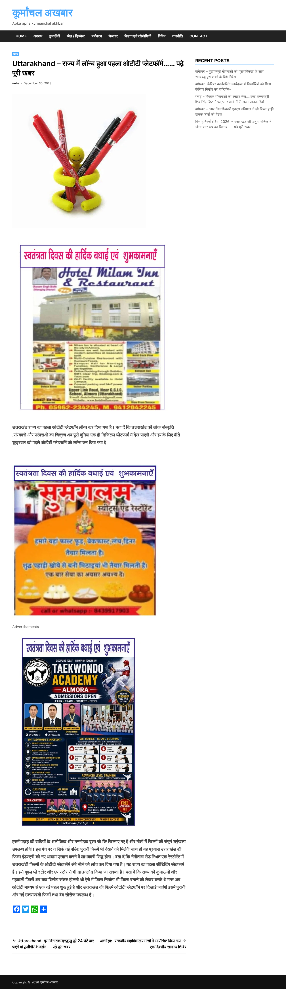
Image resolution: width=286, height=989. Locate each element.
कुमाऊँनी (54, 36)
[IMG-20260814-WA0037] (86, 620)
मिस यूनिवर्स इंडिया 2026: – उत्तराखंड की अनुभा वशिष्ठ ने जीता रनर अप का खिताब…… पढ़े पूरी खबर (233, 124)
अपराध (38, 36)
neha (15, 83)
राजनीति (177, 36)
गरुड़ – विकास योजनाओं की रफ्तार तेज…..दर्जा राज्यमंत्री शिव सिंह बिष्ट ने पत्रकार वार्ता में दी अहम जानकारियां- (232, 99)
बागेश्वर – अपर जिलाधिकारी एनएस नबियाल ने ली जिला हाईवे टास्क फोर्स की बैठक (234, 112)
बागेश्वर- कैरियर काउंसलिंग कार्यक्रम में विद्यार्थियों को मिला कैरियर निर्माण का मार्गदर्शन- (233, 87)
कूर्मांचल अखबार (42, 12)
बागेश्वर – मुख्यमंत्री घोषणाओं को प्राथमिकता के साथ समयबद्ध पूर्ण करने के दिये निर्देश (229, 74)
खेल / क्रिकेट (76, 36)
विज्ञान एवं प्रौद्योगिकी (137, 36)
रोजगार (113, 36)
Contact (198, 36)
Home (21, 36)
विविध (161, 36)
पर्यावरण (97, 36)
